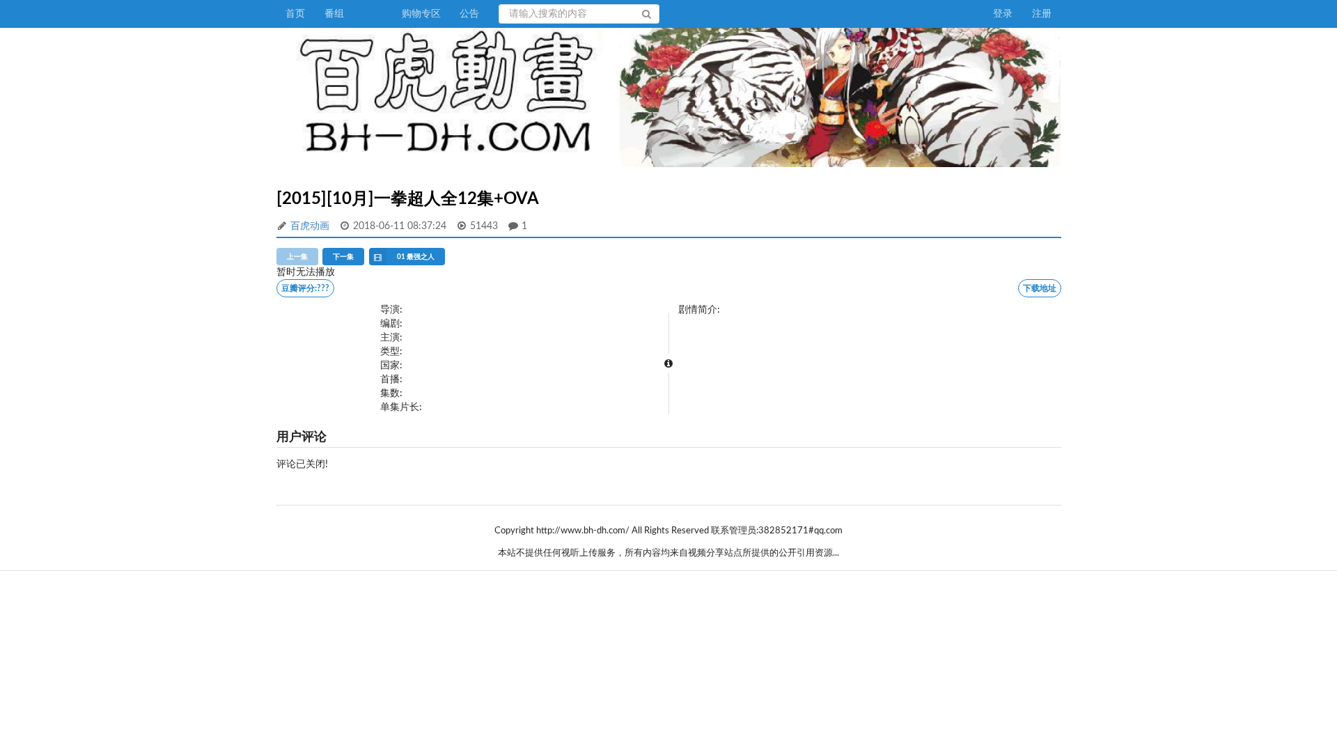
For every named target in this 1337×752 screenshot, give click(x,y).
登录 (1002, 14)
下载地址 (1039, 288)
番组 (334, 14)
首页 (295, 14)
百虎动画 (309, 226)
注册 (1041, 14)
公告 (469, 14)
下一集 (343, 256)
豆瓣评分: (305, 288)
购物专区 (421, 14)
